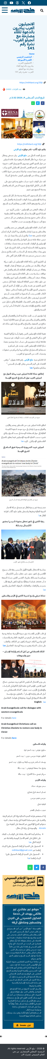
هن (29, 858)
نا (39, 515)
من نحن (16, 1051)
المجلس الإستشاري (28, 1051)
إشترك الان (25, 1054)
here (13, 718)
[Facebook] (29, 2)
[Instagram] (5, 2)
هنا (22, 441)
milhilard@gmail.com (22, 850)
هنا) (30, 235)
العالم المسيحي (38, 1054)
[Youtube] (11, 2)
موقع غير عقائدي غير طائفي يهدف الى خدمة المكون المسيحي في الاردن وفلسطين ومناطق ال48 (24, 916)
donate (42, 828)
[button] (23, 916)
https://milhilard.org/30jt (31, 82)
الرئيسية (41, 1051)
